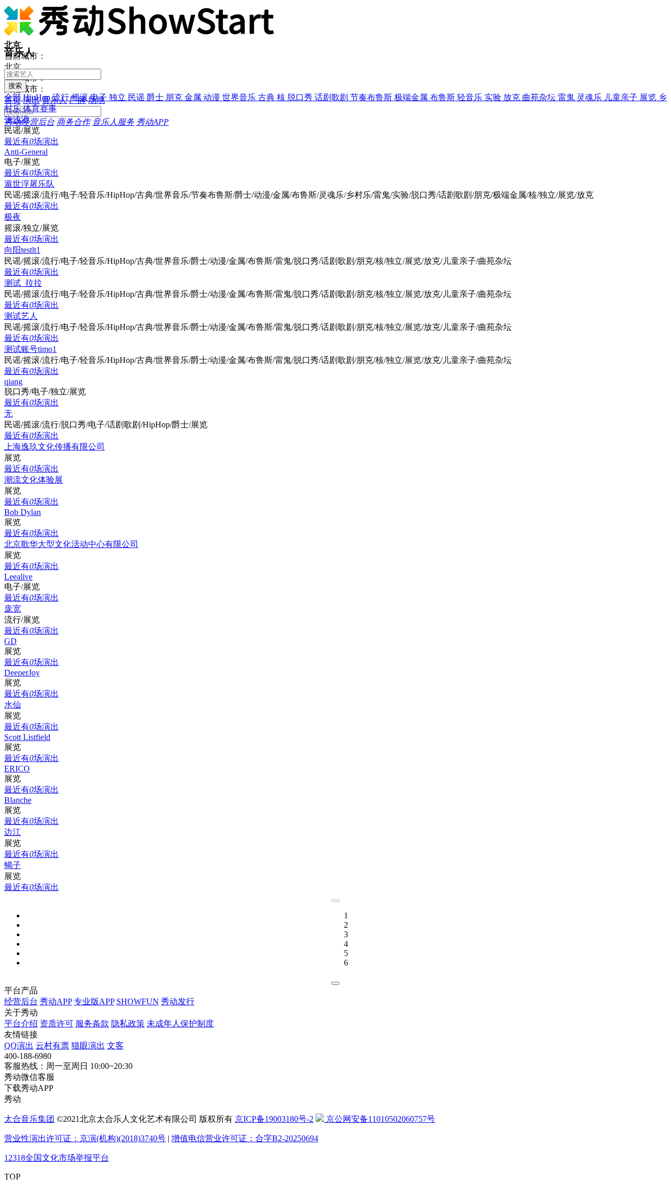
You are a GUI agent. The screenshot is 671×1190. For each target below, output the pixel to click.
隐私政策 (128, 1023)
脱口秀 (301, 97)
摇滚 (80, 97)
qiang (13, 381)
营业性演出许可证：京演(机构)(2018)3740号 (85, 1138)
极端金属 (412, 97)
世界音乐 (240, 97)
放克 (512, 97)
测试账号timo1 (30, 349)
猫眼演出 (88, 1045)
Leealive (18, 576)
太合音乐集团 (29, 1118)
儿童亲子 (622, 97)
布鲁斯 (443, 97)
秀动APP (56, 1001)
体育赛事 (40, 108)
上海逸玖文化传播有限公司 (54, 446)
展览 (649, 97)
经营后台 (21, 1001)
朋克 (175, 97)
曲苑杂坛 (540, 97)
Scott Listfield (27, 737)
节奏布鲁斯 (372, 97)
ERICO (17, 768)
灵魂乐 (590, 97)
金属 (194, 97)
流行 (61, 97)
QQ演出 (19, 1045)
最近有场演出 (31, 141)
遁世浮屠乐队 (29, 183)
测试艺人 (21, 316)
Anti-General (26, 151)
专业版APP (94, 1001)
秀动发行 (177, 1001)
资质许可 (56, 1023)
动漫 (212, 97)
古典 (267, 97)
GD (10, 641)
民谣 (137, 97)
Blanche (17, 800)
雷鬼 (567, 97)
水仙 (12, 704)
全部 (13, 97)
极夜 (12, 216)
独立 (118, 97)
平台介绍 (21, 1023)
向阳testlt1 (22, 249)
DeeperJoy (22, 672)
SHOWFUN (137, 1001)
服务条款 (92, 1023)
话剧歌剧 (332, 97)
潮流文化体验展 (33, 479)
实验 (493, 97)
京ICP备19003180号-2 (274, 1118)
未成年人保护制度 (180, 1023)
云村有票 (52, 1045)
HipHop (37, 97)
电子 (99, 97)
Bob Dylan (22, 512)
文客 (115, 1045)
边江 (12, 832)
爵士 (156, 97)
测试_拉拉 (23, 282)
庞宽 (12, 608)
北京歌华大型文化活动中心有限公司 (71, 544)
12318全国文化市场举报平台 (56, 1157)
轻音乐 (470, 97)
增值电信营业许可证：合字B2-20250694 (244, 1138)
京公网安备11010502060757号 (379, 1118)
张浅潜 (16, 119)
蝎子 (12, 865)
